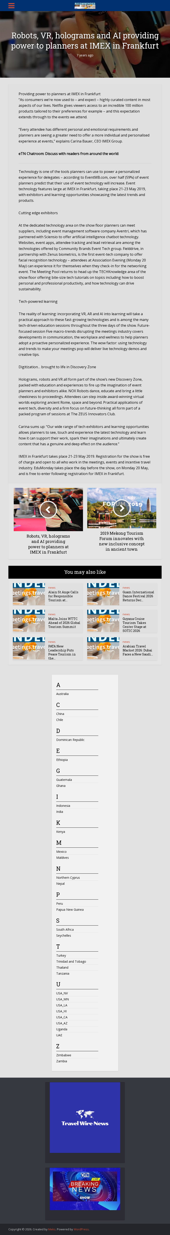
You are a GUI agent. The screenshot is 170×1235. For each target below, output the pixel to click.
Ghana (61, 786)
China (60, 714)
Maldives (62, 857)
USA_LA (61, 1005)
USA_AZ (62, 1023)
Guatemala (64, 780)
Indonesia (63, 806)
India (59, 811)
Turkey (61, 955)
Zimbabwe (63, 1055)
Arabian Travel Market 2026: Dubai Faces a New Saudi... (138, 650)
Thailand (62, 967)
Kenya (60, 831)
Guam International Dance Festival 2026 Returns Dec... (138, 596)
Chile (59, 720)
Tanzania (62, 973)
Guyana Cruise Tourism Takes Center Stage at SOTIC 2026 (134, 625)
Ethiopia (62, 760)
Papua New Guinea (70, 909)
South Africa (65, 929)
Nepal (60, 883)
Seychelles (63, 935)
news (52, 588)
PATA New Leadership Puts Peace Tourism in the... (62, 652)
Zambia (61, 1061)
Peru (59, 903)
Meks (52, 1229)
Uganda (61, 1029)
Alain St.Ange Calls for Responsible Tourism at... (63, 596)
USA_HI (61, 1011)
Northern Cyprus (68, 877)
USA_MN (62, 999)
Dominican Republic (70, 740)
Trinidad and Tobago (71, 961)
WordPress (81, 1229)
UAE (59, 1035)
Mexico (61, 851)
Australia (62, 694)
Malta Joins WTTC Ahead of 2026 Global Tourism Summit (64, 623)
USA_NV (62, 993)
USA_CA (62, 1017)
